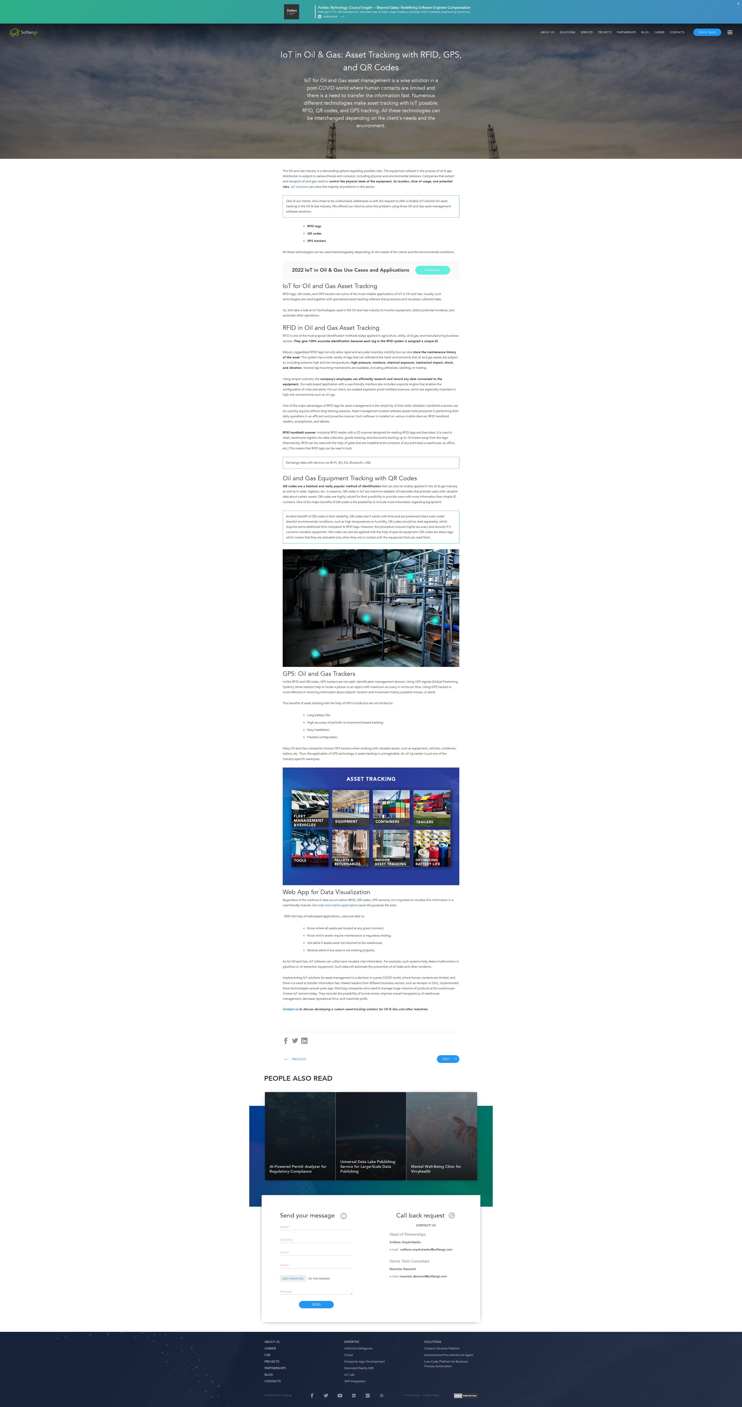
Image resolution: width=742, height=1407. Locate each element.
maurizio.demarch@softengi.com (423, 1276)
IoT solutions (299, 187)
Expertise (351, 1342)
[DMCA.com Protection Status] (465, 1396)
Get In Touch (707, 32)
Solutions (567, 32)
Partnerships (626, 32)
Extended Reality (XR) (359, 1368)
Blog (645, 32)
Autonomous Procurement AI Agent (448, 1355)
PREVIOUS (299, 1059)
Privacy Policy (412, 1395)
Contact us (290, 1009)
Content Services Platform (442, 1348)
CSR (267, 1355)
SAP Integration (355, 1381)
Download (432, 270)
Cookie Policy (431, 1395)
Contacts (677, 32)
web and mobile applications (338, 905)
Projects (605, 32)
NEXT (446, 1059)
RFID (286, 336)
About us (547, 32)
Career (659, 32)
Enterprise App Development (364, 1361)
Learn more (330, 16)
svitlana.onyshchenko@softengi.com (426, 1249)
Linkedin (319, 16)
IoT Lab (349, 1375)
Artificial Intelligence (358, 1348)
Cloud (348, 1355)
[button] (7, 1399)
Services (587, 32)
